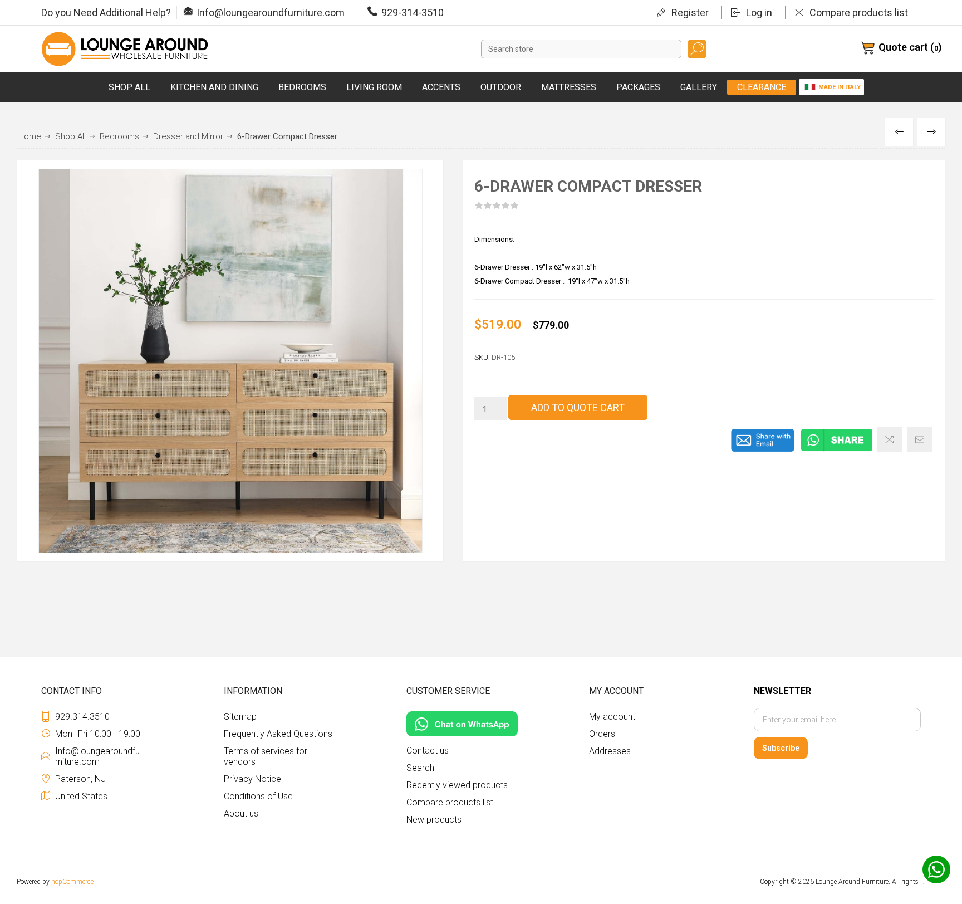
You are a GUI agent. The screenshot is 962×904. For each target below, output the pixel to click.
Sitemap (240, 716)
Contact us (427, 750)
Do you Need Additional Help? (106, 12)
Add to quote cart (578, 407)
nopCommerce (72, 882)
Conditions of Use (258, 796)
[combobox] (581, 49)
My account (612, 716)
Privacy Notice (252, 779)
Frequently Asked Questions (278, 734)
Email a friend (919, 439)
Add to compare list (889, 439)
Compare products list (858, 12)
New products (434, 819)
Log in (759, 12)
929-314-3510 (412, 12)
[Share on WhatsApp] (836, 449)
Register (690, 12)
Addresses (610, 751)
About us (241, 813)
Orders (602, 734)
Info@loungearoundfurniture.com (271, 12)
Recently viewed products (457, 785)
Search (697, 49)
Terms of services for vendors (265, 756)
